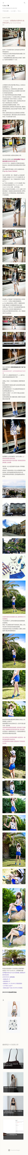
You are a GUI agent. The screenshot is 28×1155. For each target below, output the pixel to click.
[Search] (25, 2)
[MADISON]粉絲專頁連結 (9, 992)
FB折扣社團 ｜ (6, 11)
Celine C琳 (5, 5)
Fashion (9, 1034)
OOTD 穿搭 (14, 1034)
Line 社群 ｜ (14, 11)
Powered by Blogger (15, 1150)
